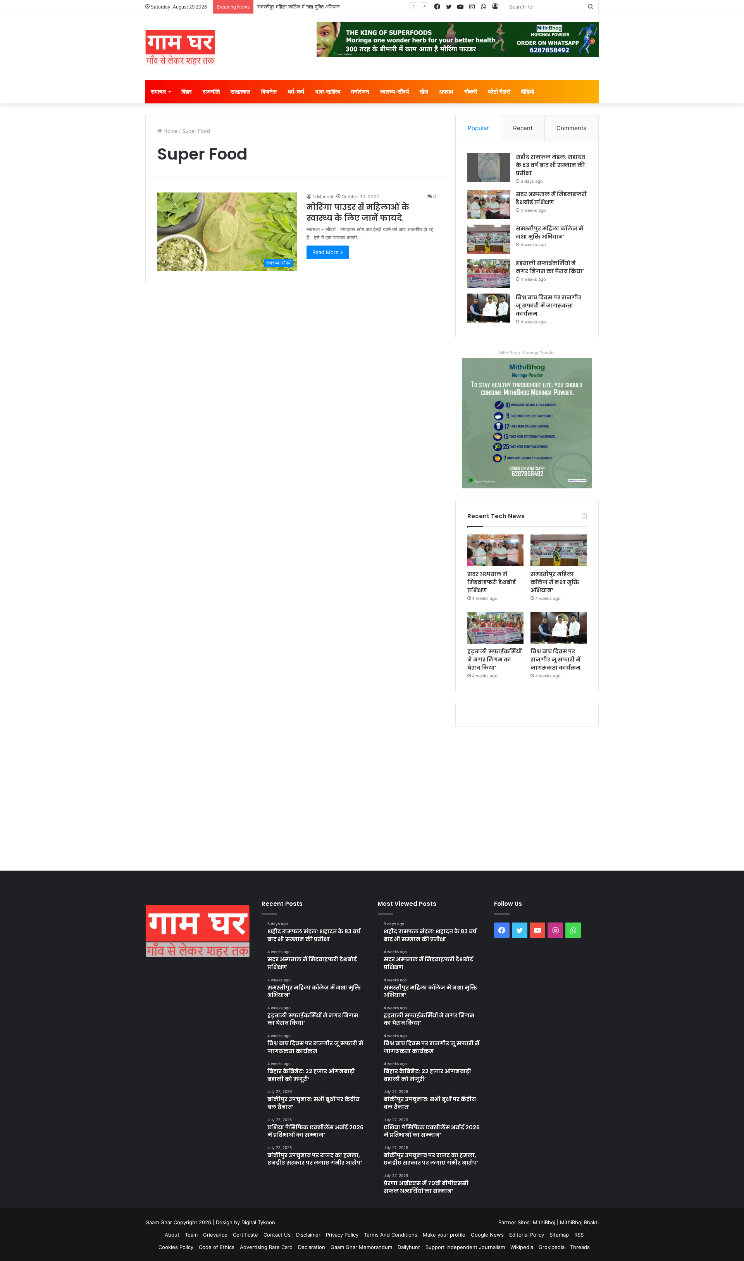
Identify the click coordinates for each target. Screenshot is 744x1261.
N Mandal (322, 196)
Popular (478, 128)
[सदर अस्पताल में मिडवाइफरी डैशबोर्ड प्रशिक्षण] (488, 204)
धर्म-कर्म (296, 91)
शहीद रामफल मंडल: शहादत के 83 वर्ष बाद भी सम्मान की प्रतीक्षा (550, 165)
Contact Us (277, 1235)
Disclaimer (308, 1235)
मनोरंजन (360, 91)
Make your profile (444, 1235)
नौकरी (470, 91)
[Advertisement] (372, 797)
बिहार (186, 91)
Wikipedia (521, 1247)
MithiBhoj (544, 1222)
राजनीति (211, 91)
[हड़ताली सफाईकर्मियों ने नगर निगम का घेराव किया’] (488, 273)
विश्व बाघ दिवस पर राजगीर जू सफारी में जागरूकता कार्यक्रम (548, 306)
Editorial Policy (526, 1235)
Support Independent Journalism (465, 1247)
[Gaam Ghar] (180, 47)
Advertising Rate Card (266, 1247)
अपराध (446, 91)
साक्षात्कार (240, 91)
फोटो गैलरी (499, 91)
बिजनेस (269, 91)
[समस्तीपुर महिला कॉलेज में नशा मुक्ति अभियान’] (488, 239)
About (172, 1235)
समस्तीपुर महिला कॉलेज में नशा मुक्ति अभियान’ (298, 6)
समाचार (158, 91)
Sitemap (559, 1235)
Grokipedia (552, 1247)
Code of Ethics (216, 1247)
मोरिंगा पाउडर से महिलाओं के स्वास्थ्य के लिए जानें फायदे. (358, 212)
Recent (522, 128)
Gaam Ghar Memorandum (361, 1247)
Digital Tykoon (258, 1222)
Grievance (215, 1235)
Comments (571, 128)
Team (191, 1235)
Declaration (311, 1247)
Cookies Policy (175, 1247)
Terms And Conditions (390, 1235)
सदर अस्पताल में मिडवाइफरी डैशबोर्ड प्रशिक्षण (551, 198)
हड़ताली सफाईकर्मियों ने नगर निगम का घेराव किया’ (550, 267)
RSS (579, 1235)
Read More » (327, 252)
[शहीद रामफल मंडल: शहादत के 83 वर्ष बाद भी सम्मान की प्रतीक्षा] (488, 167)
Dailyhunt (409, 1247)
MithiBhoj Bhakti (579, 1222)
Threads (580, 1247)
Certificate (245, 1235)
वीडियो (527, 91)
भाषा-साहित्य (327, 91)
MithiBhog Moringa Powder (527, 353)
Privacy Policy (342, 1235)
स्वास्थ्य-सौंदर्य (394, 91)
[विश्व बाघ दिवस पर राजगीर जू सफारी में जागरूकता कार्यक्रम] (488, 308)
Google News (487, 1235)
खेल (424, 91)
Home (170, 131)
